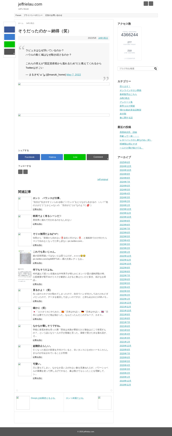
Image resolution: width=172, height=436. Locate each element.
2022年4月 (125, 287)
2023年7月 (125, 229)
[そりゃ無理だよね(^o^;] (25, 239)
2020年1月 (125, 377)
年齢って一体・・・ (129, 136)
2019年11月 (125, 385)
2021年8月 (125, 318)
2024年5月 (125, 190)
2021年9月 (125, 314)
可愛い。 (38, 364)
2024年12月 (125, 166)
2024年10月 (125, 170)
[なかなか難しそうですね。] (25, 331)
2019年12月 (125, 381)
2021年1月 (125, 342)
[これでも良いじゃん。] (25, 257)
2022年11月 (125, 260)
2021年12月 (125, 303)
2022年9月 (125, 268)
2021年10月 (125, 311)
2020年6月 (125, 357)
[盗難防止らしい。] (25, 351)
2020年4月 (125, 365)
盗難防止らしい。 (42, 346)
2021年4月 (125, 334)
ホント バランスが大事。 (47, 198)
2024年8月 (125, 178)
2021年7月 (125, 322)
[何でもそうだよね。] (25, 275)
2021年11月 (125, 307)
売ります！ (125, 86)
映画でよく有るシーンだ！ (47, 216)
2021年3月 (125, 338)
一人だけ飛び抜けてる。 (131, 148)
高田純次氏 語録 (128, 132)
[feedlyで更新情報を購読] (146, 3)
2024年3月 (125, 197)
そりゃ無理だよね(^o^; (45, 234)
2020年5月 (125, 361)
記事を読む (37, 209)
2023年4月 (125, 240)
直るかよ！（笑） (42, 290)
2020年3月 (125, 369)
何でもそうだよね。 (44, 269)
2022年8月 (125, 271)
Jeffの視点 (103, 38)
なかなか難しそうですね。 (47, 325)
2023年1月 (125, 252)
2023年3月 (125, 244)
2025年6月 (125, 162)
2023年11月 (125, 213)
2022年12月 (125, 256)
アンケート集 (126, 102)
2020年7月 (125, 353)
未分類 (123, 114)
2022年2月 (125, 295)
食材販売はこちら (128, 94)
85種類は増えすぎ (128, 144)
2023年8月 (125, 225)
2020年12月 (125, 346)
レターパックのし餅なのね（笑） (136, 140)
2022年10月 (125, 264)
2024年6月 (125, 186)
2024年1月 (125, 205)
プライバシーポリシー (33, 15)
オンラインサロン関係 (130, 90)
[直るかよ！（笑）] (25, 295)
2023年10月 (125, 217)
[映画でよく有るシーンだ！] (25, 221)
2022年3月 (125, 291)
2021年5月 (125, 330)
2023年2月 (125, 248)
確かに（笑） (40, 308)
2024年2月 (125, 201)
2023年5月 (125, 236)
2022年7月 (125, 275)
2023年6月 (125, 232)
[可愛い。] (25, 369)
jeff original (103, 179)
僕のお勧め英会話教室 (130, 110)
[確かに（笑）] (25, 313)
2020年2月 (125, 373)
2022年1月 (125, 299)
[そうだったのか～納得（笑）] (9, 37)
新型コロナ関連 (127, 106)
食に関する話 (126, 118)
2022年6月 (125, 279)
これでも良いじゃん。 (45, 251)
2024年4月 (125, 193)
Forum (18, 15)
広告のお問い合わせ (53, 15)
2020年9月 (125, 350)
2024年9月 (125, 174)
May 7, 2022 (74, 74)
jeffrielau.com (30, 4)
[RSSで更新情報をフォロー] (151, 3)
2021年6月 (125, 326)
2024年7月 (125, 182)
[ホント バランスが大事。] (25, 203)
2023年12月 (125, 209)
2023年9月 (125, 221)
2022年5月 (125, 283)
